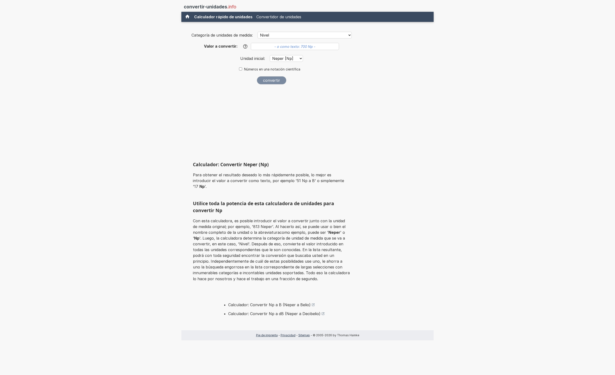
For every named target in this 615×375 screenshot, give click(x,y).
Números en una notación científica (272, 69)
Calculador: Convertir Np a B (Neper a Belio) (269, 304)
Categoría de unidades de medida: (222, 35)
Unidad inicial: (253, 58)
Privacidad (288, 335)
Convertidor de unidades (278, 16)
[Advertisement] (271, 124)
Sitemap (304, 335)
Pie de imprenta (267, 335)
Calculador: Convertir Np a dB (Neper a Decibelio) (274, 313)
